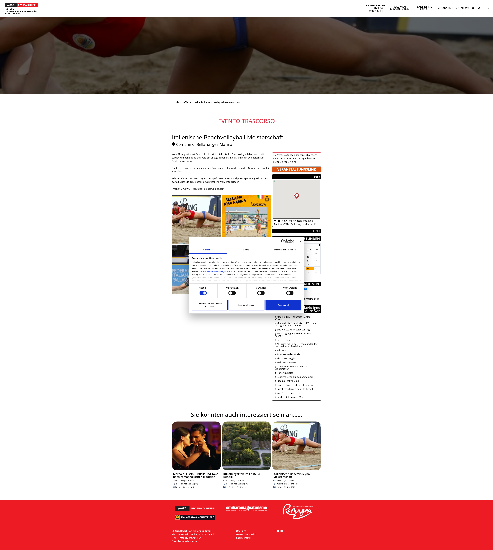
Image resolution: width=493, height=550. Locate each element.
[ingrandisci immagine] (196, 219)
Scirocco (281, 350)
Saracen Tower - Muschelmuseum (295, 385)
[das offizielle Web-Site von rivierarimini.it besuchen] (195, 507)
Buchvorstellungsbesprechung (293, 329)
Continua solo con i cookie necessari (210, 305)
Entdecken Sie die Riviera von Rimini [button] (375, 8)
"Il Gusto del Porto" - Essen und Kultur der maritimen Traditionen (296, 345)
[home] (177, 102)
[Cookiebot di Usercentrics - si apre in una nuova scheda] (283, 241)
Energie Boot (283, 340)
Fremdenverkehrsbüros (184, 541)
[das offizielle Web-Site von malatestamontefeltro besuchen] (195, 519)
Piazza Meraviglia (285, 358)
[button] (473, 8)
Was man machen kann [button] (399, 8)
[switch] (232, 293)
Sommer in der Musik (288, 354)
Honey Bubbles (284, 373)
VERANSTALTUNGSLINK (296, 169)
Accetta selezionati (246, 305)
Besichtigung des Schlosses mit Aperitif (293, 334)
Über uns (241, 530)
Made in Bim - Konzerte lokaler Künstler (292, 318)
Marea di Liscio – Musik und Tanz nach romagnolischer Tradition (296, 324)
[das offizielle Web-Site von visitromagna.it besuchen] (297, 512)
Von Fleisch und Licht (288, 393)
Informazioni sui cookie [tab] (285, 250)
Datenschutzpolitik (246, 534)
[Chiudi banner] (300, 241)
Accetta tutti (283, 305)
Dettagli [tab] (246, 250)
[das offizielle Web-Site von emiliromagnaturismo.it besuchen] (246, 509)
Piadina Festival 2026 (287, 381)
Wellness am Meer (286, 362)
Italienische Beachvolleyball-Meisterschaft (291, 367)
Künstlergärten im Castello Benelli (295, 389)
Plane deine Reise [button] (423, 8)
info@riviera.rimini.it (190, 537)
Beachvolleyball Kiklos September (294, 377)
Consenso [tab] (208, 250)
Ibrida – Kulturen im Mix (289, 397)
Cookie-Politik (243, 537)
